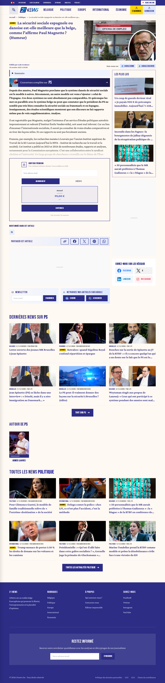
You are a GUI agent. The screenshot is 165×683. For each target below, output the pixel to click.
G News (73, 298)
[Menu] (13, 10)
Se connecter (65, 215)
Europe (82, 10)
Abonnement (41, 181)
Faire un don (148, 2)
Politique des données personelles (108, 677)
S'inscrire (108, 656)
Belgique (48, 10)
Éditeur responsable (93, 607)
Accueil (12, 17)
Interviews (22, 3)
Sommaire (19, 73)
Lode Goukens (23, 65)
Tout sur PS (80, 412)
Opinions (58, 3)
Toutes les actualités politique (81, 567)
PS (12, 232)
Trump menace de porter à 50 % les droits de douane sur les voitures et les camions (32, 551)
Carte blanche (34, 3)
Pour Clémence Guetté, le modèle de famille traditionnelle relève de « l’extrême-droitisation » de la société (30, 508)
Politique (65, 10)
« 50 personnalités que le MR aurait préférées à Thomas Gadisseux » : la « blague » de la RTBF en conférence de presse (132, 169)
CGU (133, 677)
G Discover (97, 298)
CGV (127, 677)
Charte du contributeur (147, 677)
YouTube (127, 612)
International (101, 10)
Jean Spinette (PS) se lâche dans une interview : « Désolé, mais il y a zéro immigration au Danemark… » (30, 396)
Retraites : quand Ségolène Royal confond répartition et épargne (82, 351)
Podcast (77, 3)
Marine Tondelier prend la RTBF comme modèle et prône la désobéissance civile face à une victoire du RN (132, 551)
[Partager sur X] (84, 241)
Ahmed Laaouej (19, 460)
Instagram (127, 607)
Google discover (148, 66)
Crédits (79, 181)
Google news (129, 66)
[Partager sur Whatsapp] (104, 241)
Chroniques (47, 3)
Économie (121, 10)
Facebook (127, 598)
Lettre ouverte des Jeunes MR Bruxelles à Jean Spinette (32, 351)
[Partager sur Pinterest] (94, 241)
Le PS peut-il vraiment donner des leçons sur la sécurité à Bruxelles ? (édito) (79, 396)
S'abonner (50, 298)
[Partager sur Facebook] (75, 241)
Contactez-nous (92, 602)
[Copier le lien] (65, 241)
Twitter (126, 602)
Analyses (68, 3)
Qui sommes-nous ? (93, 598)
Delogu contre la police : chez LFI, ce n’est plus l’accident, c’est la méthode (80, 508)
